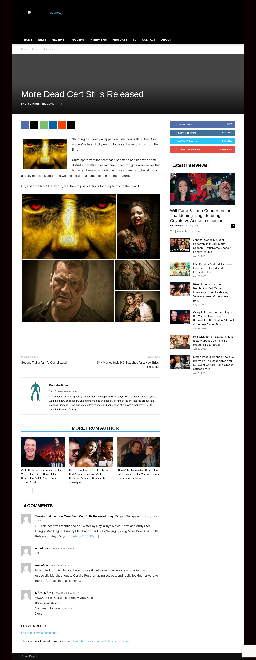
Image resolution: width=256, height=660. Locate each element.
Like (229, 124)
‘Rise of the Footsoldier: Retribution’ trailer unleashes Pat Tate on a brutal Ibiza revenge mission (138, 474)
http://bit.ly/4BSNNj (80, 536)
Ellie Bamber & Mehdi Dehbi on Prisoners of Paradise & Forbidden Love (213, 268)
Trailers (77, 39)
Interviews (98, 39)
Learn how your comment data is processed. (102, 641)
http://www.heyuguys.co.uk (63, 391)
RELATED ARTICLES (45, 428)
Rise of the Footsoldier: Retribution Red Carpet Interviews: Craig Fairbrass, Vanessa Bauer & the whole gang (210, 292)
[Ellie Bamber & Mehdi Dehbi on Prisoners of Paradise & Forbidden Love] (180, 269)
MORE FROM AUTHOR (95, 428)
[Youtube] (232, 3)
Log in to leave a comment (38, 632)
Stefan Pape (176, 225)
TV (134, 39)
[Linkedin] (53, 125)
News (42, 39)
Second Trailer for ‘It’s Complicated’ (44, 362)
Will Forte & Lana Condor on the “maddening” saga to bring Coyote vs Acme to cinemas (200, 215)
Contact (149, 39)
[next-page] (30, 490)
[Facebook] (212, 3)
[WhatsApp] (44, 125)
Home (28, 39)
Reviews (58, 39)
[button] (230, 39)
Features (119, 39)
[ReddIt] (62, 125)
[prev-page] (23, 490)
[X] (225, 3)
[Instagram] (219, 3)
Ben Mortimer (32, 104)
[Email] (71, 125)
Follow (227, 132)
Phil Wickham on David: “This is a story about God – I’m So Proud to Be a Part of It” (213, 340)
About (166, 39)
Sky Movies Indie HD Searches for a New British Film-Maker (128, 364)
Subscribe (225, 149)
